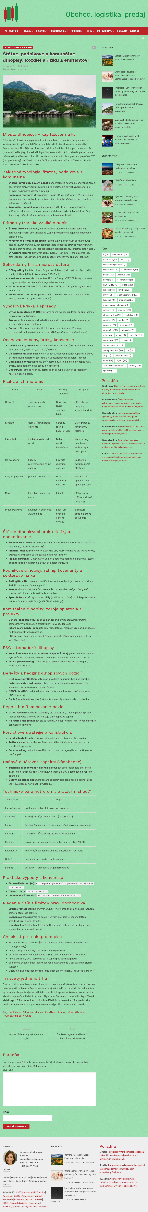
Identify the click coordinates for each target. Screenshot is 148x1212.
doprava (124, 275)
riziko (107, 335)
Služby (19, 1181)
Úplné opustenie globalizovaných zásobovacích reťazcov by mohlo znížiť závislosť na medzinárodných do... (123, 403)
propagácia (110, 330)
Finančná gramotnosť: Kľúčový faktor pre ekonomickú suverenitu (129, 107)
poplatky (131, 315)
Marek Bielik (79, 1199)
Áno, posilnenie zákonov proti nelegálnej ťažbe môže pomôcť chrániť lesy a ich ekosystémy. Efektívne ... (122, 1169)
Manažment (27, 1196)
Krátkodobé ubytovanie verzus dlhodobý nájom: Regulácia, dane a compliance (130, 91)
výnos (28, 1015)
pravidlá (109, 320)
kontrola (109, 290)
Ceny (5, 1181)
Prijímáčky (39, 1196)
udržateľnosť (123, 355)
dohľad (108, 275)
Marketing (7, 1206)
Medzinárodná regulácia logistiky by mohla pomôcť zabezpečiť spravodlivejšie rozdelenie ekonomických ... (121, 416)
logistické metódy (127, 295)
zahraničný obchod (114, 365)
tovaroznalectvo (113, 345)
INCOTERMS (110, 285)
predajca (109, 325)
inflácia (127, 285)
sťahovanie (110, 340)
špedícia (109, 370)
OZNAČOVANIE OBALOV (125, 180)
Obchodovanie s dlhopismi (18, 48)
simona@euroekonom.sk (31, 1159)
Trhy (89, 31)
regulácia (128, 330)
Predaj (27, 31)
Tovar (11, 1181)
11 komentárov (130, 185)
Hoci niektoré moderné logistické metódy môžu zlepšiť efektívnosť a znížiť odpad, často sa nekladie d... (123, 389)
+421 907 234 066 (29, 1162)
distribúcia (110, 270)
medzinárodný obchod (115, 305)
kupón (39, 1012)
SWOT (5, 1203)
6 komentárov (131, 220)
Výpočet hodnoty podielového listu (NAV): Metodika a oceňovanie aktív (129, 123)
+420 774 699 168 (29, 1166)
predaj (123, 320)
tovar (127, 340)
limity (108, 295)
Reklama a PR (28, 1192)
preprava (126, 325)
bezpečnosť (119, 254)
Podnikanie (8, 1199)
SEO (19, 1192)
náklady (108, 310)
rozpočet (136, 335)
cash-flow (110, 259)
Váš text (8, 1070)
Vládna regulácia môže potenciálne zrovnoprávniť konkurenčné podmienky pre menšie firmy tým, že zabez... (122, 457)
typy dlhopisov (78, 1012)
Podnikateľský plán (18, 1203)
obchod (124, 310)
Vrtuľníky (40, 1192)
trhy (107, 355)
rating (63, 1012)
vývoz (122, 360)
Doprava (36, 1177)
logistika (109, 300)
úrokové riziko (13, 1015)
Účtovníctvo (104, 31)
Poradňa (122, 31)
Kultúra (16, 1206)
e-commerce (125, 280)
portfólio (51, 1012)
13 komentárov (130, 172)
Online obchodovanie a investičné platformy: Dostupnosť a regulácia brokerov (130, 75)
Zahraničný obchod (38, 1181)
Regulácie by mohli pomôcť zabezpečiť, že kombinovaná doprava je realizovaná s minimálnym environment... (122, 1155)
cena (125, 259)
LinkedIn (6, 1169)
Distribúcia (26, 1177)
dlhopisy (16, 1012)
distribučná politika (114, 264)
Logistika (15, 1177)
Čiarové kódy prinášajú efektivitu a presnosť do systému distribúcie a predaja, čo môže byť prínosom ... (123, 443)
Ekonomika (28, 1199)
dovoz (108, 280)
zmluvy (135, 365)
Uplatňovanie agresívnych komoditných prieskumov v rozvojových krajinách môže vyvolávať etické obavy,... (118, 1182)
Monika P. (10, 66)
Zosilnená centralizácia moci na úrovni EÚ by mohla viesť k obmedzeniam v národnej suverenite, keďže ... (123, 430)
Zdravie (38, 1199)
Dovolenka (43, 1206)
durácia (28, 1012)
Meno (6, 1112)
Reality (17, 1196)
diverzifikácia (129, 270)
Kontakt (134, 31)
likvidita (124, 290)
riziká (121, 335)
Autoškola (7, 1196)
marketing (126, 300)
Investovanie (58, 31)
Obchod (13, 31)
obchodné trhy (112, 315)
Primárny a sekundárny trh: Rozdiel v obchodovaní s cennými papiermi (127, 139)
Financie (41, 31)
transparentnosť (113, 350)
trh (130, 350)
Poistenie (76, 31)
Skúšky (25, 1206)
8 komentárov (130, 204)
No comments (89, 1163)
